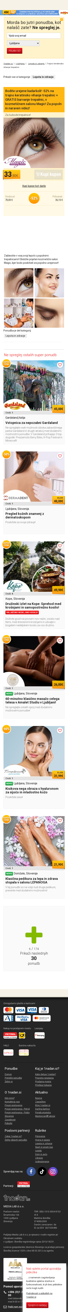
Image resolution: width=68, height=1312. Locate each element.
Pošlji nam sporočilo (18, 1307)
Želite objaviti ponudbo (16, 1140)
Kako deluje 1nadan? (45, 1074)
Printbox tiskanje (43, 1085)
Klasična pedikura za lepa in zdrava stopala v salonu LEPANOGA (31, 880)
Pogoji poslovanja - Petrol (17, 1109)
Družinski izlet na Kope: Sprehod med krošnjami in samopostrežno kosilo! (33, 605)
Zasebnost (10, 1120)
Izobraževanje (42, 1161)
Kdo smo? (10, 1098)
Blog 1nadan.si (42, 1105)
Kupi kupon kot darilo (34, 186)
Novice (38, 1098)
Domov (8, 1074)
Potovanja (40, 1136)
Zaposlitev (40, 1102)
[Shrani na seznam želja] (60, 365)
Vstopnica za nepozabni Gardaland (31, 423)
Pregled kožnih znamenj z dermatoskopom (24, 515)
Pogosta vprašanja (44, 1078)
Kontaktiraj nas (12, 1102)
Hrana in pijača (42, 1140)
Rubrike (40, 1130)
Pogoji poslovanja (13, 1105)
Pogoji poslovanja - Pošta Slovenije (17, 1114)
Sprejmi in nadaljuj (37, 1305)
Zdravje (39, 1158)
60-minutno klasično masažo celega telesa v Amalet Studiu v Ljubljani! (32, 700)
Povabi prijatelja (43, 1112)
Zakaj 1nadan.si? (13, 1136)
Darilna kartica (42, 1109)
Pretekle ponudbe (13, 1078)
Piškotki (8, 1123)
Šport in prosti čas (44, 1147)
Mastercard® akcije (45, 1116)
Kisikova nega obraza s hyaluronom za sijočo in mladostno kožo (32, 790)
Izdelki (38, 1151)
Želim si (9, 1081)
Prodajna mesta (43, 1081)
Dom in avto (41, 1154)
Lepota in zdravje (15, 335)
